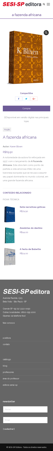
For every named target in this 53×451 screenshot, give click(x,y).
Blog (5, 366)
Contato (6, 344)
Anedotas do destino (31, 228)
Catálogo (7, 359)
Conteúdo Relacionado (17, 193)
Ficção (7, 130)
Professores (8, 372)
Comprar (26, 108)
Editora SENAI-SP (10, 385)
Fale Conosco (9, 323)
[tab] (26, 191)
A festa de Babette (30, 249)
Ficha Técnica (11, 199)
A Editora (7, 338)
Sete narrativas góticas (32, 207)
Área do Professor (11, 378)
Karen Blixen (16, 146)
